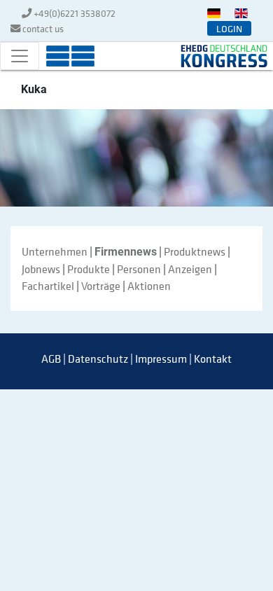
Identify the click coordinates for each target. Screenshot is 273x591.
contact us (43, 28)
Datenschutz (98, 358)
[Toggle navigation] (19, 56)
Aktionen (149, 285)
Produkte (88, 269)
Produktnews (194, 251)
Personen (139, 269)
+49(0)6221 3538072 (74, 13)
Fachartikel (48, 285)
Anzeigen (190, 269)
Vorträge (100, 285)
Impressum (161, 358)
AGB (51, 358)
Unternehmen (55, 251)
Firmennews (125, 251)
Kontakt (213, 358)
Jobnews (41, 269)
